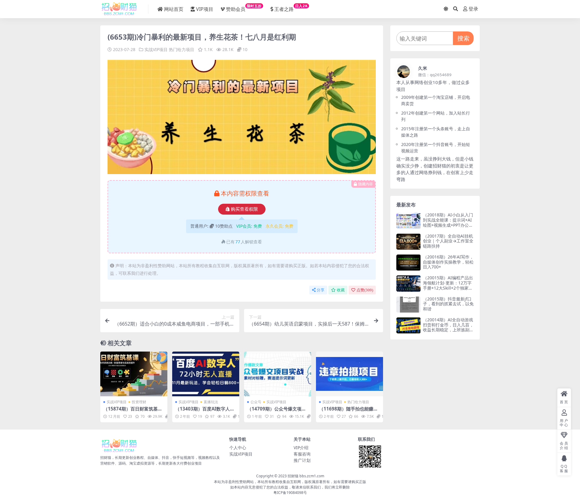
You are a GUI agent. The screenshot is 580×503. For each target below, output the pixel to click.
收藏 (341, 290)
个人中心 (237, 447)
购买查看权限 (244, 209)
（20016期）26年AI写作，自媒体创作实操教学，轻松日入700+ (448, 262)
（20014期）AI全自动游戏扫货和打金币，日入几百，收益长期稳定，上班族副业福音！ (448, 327)
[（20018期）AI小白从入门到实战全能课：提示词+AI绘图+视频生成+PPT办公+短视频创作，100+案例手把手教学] (408, 221)
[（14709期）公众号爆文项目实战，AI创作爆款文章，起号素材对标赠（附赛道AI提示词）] (277, 374)
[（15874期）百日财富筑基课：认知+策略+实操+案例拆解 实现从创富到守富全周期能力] (133, 374)
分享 (320, 290)
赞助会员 (244, 7)
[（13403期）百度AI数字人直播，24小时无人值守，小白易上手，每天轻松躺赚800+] (205, 374)
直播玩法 (211, 401)
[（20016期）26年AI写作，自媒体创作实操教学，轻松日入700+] (408, 263)
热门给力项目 (181, 49)
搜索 (463, 38)
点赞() (364, 290)
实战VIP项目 (156, 49)
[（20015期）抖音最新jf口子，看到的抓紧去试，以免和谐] (408, 305)
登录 (473, 8)
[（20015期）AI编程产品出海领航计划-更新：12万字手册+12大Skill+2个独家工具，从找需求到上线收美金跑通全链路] (408, 283)
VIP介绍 (301, 447)
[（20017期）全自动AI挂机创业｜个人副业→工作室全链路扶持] (408, 242)
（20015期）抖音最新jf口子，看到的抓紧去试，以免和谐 (448, 304)
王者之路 (291, 7)
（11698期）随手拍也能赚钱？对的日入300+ (346, 411)
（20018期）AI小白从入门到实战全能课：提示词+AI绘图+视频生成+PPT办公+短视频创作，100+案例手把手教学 (448, 225)
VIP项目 (204, 9)
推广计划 (302, 460)
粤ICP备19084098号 (290, 492)
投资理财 (139, 401)
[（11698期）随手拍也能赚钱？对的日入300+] (349, 374)
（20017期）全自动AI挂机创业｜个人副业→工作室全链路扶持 (448, 241)
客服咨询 (302, 454)
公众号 (255, 401)
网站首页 (173, 9)
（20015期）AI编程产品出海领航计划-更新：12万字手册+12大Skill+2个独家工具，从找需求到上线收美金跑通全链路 (448, 288)
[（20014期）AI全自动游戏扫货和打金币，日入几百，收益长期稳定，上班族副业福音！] (408, 325)
